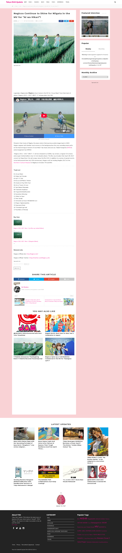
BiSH (95, 538)
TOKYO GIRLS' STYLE (99, 534)
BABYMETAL (102, 527)
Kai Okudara (30, 21)
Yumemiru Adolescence (93, 542)
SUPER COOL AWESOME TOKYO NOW (57, 531)
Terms (13, 545)
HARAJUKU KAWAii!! (100, 519)
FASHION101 (50, 526)
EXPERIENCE (60, 2)
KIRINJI (69, 148)
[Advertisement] (44, 78)
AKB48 (83, 518)
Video (16, 6)
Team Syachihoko (85, 534)
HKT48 (79, 523)
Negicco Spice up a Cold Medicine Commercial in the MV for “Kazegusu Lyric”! (58, 358)
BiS (78, 519)
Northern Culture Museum (22, 163)
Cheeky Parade (90, 527)
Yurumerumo (104, 531)
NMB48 (84, 523)
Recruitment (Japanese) (28, 545)
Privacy (18, 545)
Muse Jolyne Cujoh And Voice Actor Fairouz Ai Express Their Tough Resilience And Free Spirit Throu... (47, 445)
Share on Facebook (29, 136)
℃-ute (89, 523)
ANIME (49, 520)
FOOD (53, 2)
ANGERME (98, 531)
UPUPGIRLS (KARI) (90, 531)
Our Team (14, 525)
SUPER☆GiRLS (81, 531)
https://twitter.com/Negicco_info (39, 258)
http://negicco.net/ (32, 254)
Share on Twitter (59, 136)
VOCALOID (50, 523)
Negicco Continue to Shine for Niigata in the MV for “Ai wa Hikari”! (41, 6)
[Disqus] (44, 387)
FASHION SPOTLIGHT (53, 528)
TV (26, 2)
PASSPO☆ (80, 538)
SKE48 (104, 523)
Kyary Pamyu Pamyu (89, 538)
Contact (37, 545)
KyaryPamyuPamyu (103, 542)
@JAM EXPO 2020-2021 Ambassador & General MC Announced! (96, 481)
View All (104, 13)
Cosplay (79, 534)
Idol (20, 6)
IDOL (48, 517)
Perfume (107, 519)
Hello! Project (81, 542)
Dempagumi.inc (96, 523)
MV (97, 526)
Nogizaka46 (91, 519)
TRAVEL (67, 2)
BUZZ (42, 2)
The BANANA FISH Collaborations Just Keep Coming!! (47, 481)
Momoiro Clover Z (103, 538)
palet (85, 527)
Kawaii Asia (80, 527)
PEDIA (47, 2)
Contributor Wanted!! (44, 139)
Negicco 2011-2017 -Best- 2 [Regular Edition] (26, 241)
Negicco (26, 264)
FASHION (36, 2)
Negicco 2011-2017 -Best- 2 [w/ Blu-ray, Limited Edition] (29, 228)
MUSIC (30, 2)
